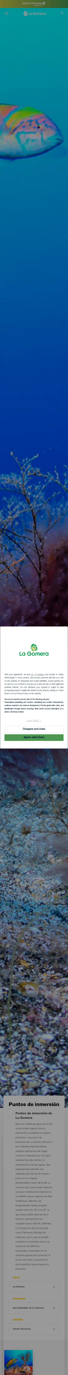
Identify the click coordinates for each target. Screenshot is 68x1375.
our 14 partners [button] (37, 675)
